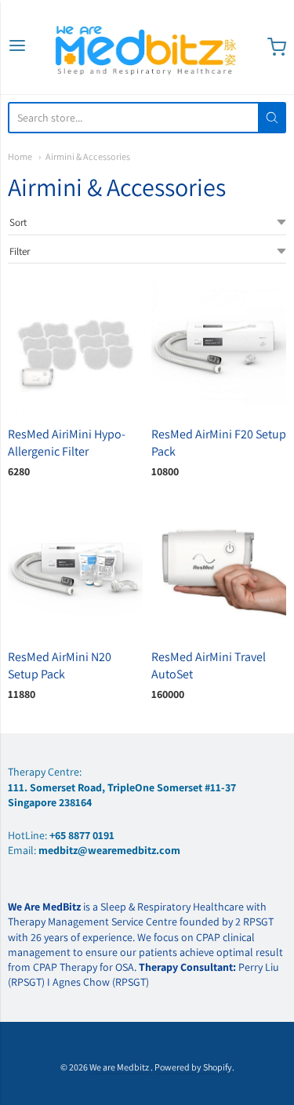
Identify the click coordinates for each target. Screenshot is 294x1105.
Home (20, 156)
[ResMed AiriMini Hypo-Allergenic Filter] (75, 347)
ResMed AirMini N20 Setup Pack (59, 665)
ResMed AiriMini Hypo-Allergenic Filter (66, 443)
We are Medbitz (120, 1067)
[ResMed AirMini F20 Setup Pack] (218, 347)
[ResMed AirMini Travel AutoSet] (218, 570)
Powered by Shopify (193, 1067)
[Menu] (17, 46)
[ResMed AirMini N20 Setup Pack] (75, 570)
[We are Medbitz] (147, 47)
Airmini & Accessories (87, 156)
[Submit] (272, 117)
